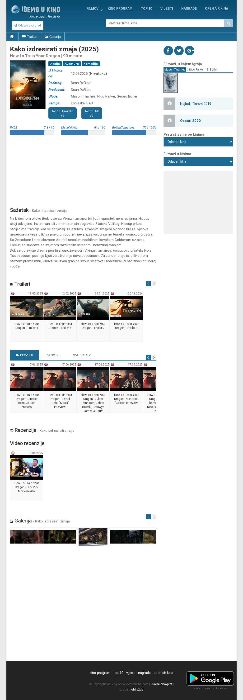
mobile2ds (136, 689)
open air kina (163, 673)
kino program (120, 8)
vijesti (166, 8)
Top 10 (146, 8)
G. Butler (211, 69)
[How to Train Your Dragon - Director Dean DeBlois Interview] (27, 387)
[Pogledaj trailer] (28, 60)
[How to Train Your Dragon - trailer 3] (60, 316)
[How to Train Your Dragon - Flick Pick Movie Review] (27, 475)
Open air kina (216, 8)
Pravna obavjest (161, 684)
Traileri (32, 37)
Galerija (55, 37)
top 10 (118, 673)
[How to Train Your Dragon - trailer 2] (93, 316)
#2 (62, 113)
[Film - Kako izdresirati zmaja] (27, 537)
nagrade (189, 8)
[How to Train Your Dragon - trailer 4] (27, 316)
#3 (92, 113)
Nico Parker (196, 69)
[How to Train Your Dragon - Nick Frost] (126, 387)
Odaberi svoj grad (29, 25)
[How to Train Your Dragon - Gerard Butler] (60, 387)
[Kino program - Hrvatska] (210, 677)
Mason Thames (174, 69)
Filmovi (92, 8)
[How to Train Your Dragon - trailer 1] (126, 316)
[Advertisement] (83, 169)
